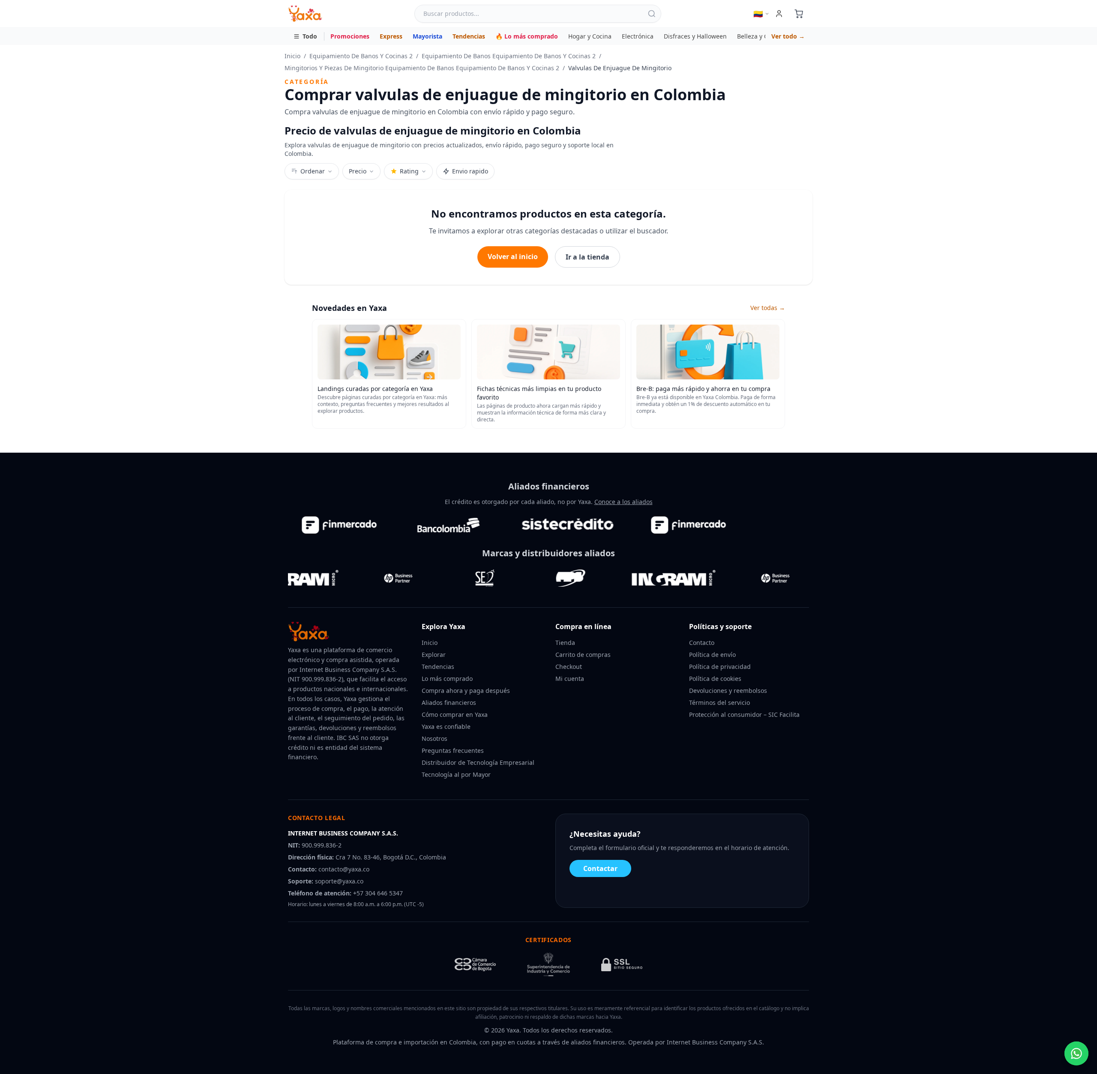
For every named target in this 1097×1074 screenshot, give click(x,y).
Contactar (600, 868)
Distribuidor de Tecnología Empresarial (478, 762)
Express (391, 36)
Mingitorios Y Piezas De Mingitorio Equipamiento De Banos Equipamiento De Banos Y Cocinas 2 (422, 68)
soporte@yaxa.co (339, 881)
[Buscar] (651, 13)
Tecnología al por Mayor (456, 774)
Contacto (701, 642)
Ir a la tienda (587, 257)
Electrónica (637, 36)
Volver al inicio (513, 256)
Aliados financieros (449, 702)
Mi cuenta (569, 678)
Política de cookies (715, 678)
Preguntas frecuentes (453, 750)
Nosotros (434, 738)
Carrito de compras (583, 654)
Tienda (565, 642)
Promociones (349, 36)
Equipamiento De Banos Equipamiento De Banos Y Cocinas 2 (509, 56)
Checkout (568, 666)
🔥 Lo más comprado (526, 36)
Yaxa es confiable (446, 726)
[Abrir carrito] (798, 13)
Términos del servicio (719, 702)
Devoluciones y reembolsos (728, 690)
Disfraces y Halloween (695, 36)
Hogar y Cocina (589, 36)
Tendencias (469, 36)
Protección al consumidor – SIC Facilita (744, 714)
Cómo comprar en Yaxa (455, 714)
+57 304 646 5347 (378, 893)
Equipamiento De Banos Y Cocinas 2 (361, 56)
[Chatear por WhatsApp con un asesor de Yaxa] (1076, 1053)
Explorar (434, 654)
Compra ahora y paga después (466, 690)
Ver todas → (767, 308)
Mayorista (427, 36)
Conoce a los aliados (623, 502)
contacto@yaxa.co (343, 869)
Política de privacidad (720, 666)
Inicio (292, 56)
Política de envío (712, 654)
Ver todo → (788, 36)
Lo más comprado (447, 678)
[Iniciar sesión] (779, 13)
